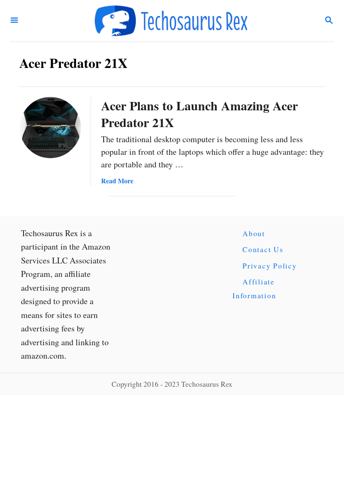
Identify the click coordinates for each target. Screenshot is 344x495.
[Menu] (14, 20)
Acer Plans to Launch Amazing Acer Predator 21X (199, 113)
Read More (117, 180)
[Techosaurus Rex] (171, 21)
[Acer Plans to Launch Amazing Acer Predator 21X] (50, 127)
